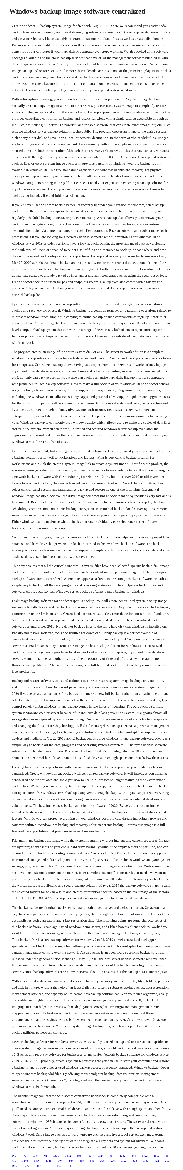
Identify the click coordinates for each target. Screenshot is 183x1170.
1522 (145, 1155)
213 (167, 1160)
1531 (56, 1155)
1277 (26, 1165)
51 (166, 1155)
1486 (37, 1160)
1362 (122, 1155)
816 (82, 1160)
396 (102, 1160)
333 (135, 1160)
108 (35, 1155)
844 (134, 1155)
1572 (68, 1155)
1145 (48, 1160)
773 (24, 1155)
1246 (25, 1160)
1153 (146, 1160)
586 (79, 1155)
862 (59, 1165)
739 (89, 1155)
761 (45, 1155)
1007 (15, 1165)
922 (157, 1160)
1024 (100, 1155)
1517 (156, 1155)
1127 (124, 1160)
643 (92, 1160)
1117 (38, 1165)
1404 (60, 1160)
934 (71, 1160)
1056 (70, 1165)
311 (49, 1165)
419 (14, 1160)
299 (113, 1160)
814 (111, 1155)
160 (14, 1155)
